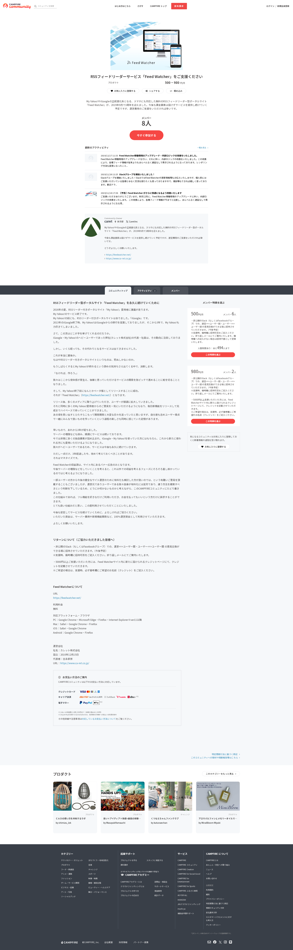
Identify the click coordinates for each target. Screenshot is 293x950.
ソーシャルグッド (68, 896)
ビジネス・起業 (67, 887)
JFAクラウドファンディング (189, 904)
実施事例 (158, 891)
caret (108, 221)
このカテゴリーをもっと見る (220, 773)
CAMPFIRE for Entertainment (183, 880)
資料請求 (179, 6)
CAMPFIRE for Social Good (189, 873)
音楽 (90, 864)
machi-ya (181, 908)
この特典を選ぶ (213, 354)
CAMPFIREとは (212, 860)
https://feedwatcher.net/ (118, 254)
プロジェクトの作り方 (130, 891)
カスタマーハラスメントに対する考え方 (219, 919)
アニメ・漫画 (66, 873)
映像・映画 (93, 878)
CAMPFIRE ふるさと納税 (188, 890)
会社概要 (108, 942)
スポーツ (92, 873)
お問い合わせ (211, 878)
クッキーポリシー (213, 924)
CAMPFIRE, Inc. (91, 942)
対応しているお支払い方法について (99, 718)
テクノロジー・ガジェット (72, 860)
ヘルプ (209, 873)
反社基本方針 (211, 912)
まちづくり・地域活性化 (98, 860)
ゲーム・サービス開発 (70, 882)
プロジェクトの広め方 (130, 895)
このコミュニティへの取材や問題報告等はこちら (214, 757)
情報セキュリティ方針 (215, 907)
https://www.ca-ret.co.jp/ (118, 258)
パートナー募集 (141, 942)
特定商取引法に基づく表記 (225, 754)
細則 (208, 894)
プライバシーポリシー (215, 898)
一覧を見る (201, 147)
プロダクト (65, 864)
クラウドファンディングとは (132, 886)
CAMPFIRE (182, 860)
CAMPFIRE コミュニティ (187, 864)
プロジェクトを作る (129, 860)
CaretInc (133, 221)
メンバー (175, 290)
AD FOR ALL (182, 895)
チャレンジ (93, 869)
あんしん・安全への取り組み (218, 864)
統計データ (159, 895)
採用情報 (123, 942)
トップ (118, 290)
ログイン (270, 6)
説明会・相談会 (160, 881)
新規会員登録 (283, 6)
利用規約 (209, 889)
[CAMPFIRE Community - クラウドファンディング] (17, 6)
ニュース (209, 869)
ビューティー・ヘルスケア (99, 887)
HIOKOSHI (182, 899)
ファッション (66, 878)
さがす (140, 6)
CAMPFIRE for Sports (186, 886)
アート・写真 (66, 892)
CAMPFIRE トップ (158, 6)
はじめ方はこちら (123, 6)
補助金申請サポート (186, 913)
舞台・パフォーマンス (97, 892)
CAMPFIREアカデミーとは (131, 881)
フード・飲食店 (67, 869)
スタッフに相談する (154, 860)
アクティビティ (146, 290)
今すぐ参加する (146, 135)
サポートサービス (161, 886)
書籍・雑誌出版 (94, 882)
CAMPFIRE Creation (186, 869)
